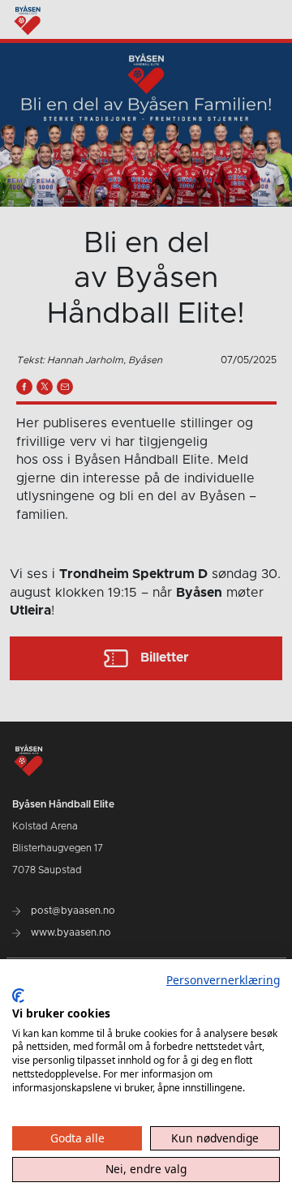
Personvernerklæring (223, 980)
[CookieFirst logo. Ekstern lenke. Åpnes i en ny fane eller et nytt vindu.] (18, 995)
